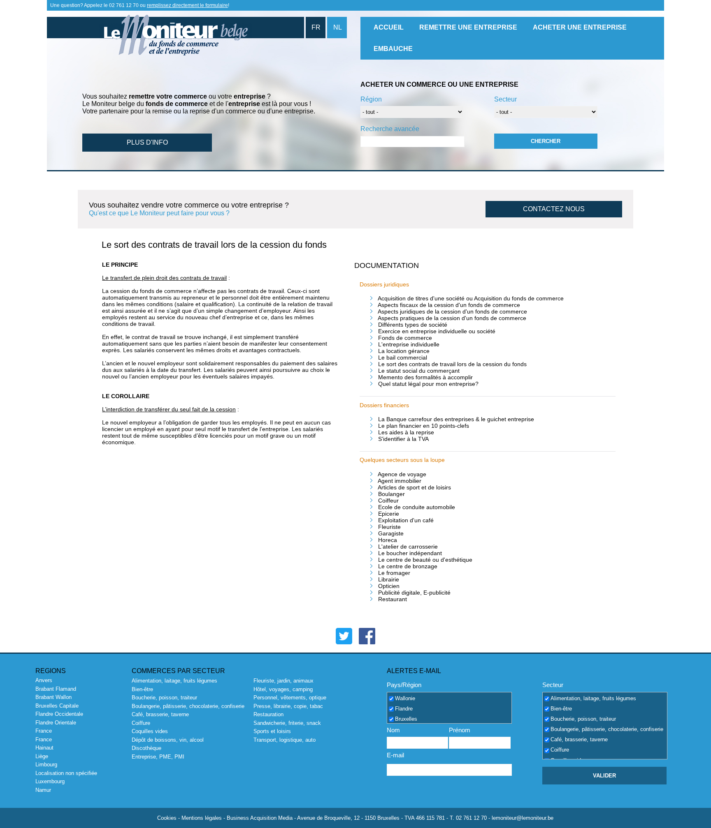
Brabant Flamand (55, 689)
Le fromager (394, 573)
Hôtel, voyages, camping (283, 689)
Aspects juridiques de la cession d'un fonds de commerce (452, 311)
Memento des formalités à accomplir (425, 377)
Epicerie (388, 513)
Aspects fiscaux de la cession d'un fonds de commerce (449, 305)
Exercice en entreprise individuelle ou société (436, 331)
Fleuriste (389, 527)
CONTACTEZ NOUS (554, 208)
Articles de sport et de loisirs (414, 487)
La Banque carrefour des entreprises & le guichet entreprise (456, 419)
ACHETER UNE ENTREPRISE (580, 27)
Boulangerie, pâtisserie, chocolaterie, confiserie (188, 706)
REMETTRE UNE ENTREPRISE (468, 27)
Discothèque (146, 748)
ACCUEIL (389, 27)
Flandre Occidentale (59, 714)
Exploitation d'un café (406, 520)
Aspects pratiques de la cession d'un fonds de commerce (452, 318)
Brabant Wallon (53, 697)
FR (316, 27)
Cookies (167, 818)
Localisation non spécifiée (66, 773)
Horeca (387, 540)
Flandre (404, 709)
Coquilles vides (150, 731)
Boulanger (391, 494)
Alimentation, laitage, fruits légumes (174, 681)
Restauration (268, 714)
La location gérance (404, 351)
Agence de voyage (402, 474)
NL (337, 27)
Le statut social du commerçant (419, 370)
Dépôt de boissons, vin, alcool (168, 740)
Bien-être (142, 689)
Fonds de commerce (405, 337)
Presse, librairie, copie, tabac (288, 706)
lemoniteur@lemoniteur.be (522, 818)
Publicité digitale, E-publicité (414, 592)
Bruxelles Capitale (57, 706)
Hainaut (44, 748)
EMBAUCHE (393, 48)
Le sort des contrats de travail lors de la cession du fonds (452, 364)
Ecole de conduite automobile (416, 507)
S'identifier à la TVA (403, 439)
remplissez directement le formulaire (187, 5)
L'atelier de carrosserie (408, 546)
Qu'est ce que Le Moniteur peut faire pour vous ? (159, 213)
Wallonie (405, 698)
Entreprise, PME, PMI (158, 757)
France (43, 731)
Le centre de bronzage (407, 566)
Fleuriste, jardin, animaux (283, 681)
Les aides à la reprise (406, 432)
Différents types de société (412, 324)
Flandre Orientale (55, 723)
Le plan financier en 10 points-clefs (423, 425)
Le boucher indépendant (410, 553)
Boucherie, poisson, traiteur (164, 697)
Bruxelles (406, 719)
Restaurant (392, 599)
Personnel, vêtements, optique (289, 697)
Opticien (389, 586)
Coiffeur (388, 500)
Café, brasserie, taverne (160, 714)
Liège (41, 756)
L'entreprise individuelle (408, 344)
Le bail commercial (402, 357)
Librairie (388, 579)
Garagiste (391, 533)
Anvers (43, 680)
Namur (43, 790)
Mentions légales (201, 818)
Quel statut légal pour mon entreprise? (428, 384)
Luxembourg (50, 781)
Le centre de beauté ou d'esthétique (425, 559)
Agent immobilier (399, 480)
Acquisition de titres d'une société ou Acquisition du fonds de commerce (471, 298)
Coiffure (141, 723)
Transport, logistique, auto (284, 740)
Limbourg (46, 764)
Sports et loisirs (272, 731)
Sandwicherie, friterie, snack (287, 723)
